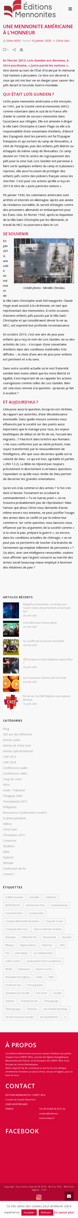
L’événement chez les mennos (44, 961)
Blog (6, 729)
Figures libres (28, 945)
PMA (51, 977)
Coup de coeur (12, 779)
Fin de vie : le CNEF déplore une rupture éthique (46, 697)
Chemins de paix (35, 905)
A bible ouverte (14, 897)
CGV (44, 1189)
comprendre (36, 913)
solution (10, 1001)
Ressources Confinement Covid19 (25, 812)
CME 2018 (9, 762)
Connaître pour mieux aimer (40, 622)
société (57, 993)
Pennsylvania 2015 (15, 801)
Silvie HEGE (14, 41)
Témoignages (13, 1009)
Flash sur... (48, 945)
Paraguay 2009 (12, 796)
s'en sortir (41, 993)
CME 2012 (9, 757)
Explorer (8, 857)
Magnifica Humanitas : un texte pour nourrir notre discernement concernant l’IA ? (46, 607)
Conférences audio (15, 768)
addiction (50, 897)
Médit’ (8, 969)
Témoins (32, 1009)
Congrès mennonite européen (22, 921)
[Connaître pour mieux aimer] (11, 629)
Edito (6, 852)
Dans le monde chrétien (48, 929)
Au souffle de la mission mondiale (43, 641)
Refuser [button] (46, 1212)
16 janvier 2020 (41, 41)
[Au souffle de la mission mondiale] (11, 647)
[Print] (23, 49)
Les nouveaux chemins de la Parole (44, 677)
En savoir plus (64, 1212)
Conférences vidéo (15, 773)
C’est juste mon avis (16, 929)
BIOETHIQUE (12, 905)
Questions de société (17, 993)
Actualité (34, 897)
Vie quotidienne (49, 1017)
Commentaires (59, 905)
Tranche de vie (29, 1001)
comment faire (14, 913)
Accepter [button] (29, 1212)
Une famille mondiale (55, 1009)
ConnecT (9, 874)
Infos (6, 785)
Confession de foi (14, 868)
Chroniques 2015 (14, 835)
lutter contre (12, 961)
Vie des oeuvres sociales (19, 1017)
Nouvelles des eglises (17, 977)
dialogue (10, 937)
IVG (7, 953)
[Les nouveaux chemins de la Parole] (11, 684)
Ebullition (9, 846)
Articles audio (11, 740)
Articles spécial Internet (18, 751)
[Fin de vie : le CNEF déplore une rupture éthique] (11, 702)
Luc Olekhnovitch (43, 953)
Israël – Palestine (14, 790)
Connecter (9, 840)
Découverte (49, 937)
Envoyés (66, 937)
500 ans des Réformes (17, 734)
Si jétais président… (15, 818)
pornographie (35, 985)
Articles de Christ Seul (17, 745)
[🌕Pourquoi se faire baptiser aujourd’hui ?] (11, 665)
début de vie (29, 937)
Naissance (24, 969)
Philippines (10, 807)
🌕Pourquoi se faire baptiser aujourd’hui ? (48, 661)
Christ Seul (62, 41)
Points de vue (13, 985)
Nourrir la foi (44, 969)
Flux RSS (56, 1186)
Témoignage (51, 1001)
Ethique (9, 945)
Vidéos (7, 824)
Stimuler (8, 863)
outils (39, 977)
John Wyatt (21, 953)
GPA (62, 945)
